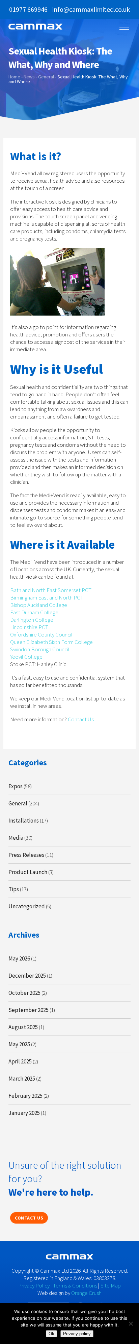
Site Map (111, 1285)
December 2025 (27, 975)
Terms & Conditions (75, 1285)
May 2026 (19, 958)
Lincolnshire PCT (29, 627)
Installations (23, 820)
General (17, 803)
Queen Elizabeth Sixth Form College (51, 642)
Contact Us (81, 719)
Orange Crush (86, 1293)
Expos (15, 786)
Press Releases (26, 855)
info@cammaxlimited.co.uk (91, 9)
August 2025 (23, 1027)
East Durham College (34, 612)
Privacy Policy (34, 1285)
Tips (13, 889)
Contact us (29, 1218)
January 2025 (24, 1113)
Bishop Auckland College (38, 605)
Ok (51, 1333)
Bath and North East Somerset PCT (50, 590)
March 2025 (21, 1078)
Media (15, 837)
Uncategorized (26, 906)
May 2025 (19, 1044)
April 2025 (20, 1061)
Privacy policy (77, 1333)
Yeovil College (26, 656)
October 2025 (24, 992)
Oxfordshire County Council (41, 634)
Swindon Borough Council (40, 649)
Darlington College (31, 619)
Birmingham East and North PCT (46, 597)
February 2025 (25, 1095)
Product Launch (27, 872)
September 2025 (28, 1010)
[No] (130, 1323)
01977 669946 (28, 9)
